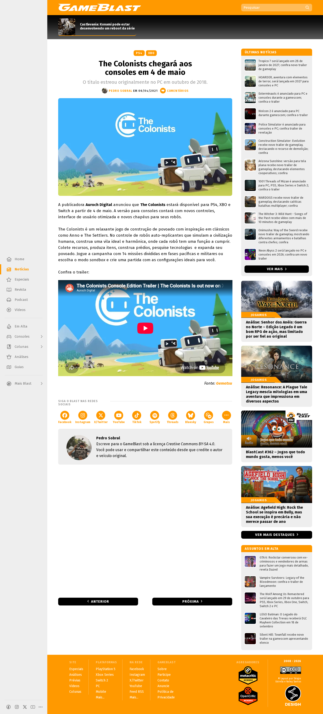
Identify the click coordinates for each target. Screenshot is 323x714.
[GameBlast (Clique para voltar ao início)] (99, 7)
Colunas (75, 692)
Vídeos (74, 686)
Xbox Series (105, 675)
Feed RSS (137, 692)
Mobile (101, 692)
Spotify (154, 422)
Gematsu (224, 383)
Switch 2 (102, 680)
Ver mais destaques (275, 535)
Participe (164, 675)
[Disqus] (145, 531)
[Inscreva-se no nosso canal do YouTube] (33, 706)
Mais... (100, 697)
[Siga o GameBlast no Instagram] (17, 706)
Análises (75, 675)
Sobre (162, 669)
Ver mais (275, 269)
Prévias (74, 680)
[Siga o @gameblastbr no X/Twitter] (25, 706)
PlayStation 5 (105, 669)
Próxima (190, 601)
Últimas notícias (261, 52)
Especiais (76, 669)
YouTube (119, 422)
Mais (226, 422)
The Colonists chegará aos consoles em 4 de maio (145, 67)
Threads (173, 422)
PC (98, 686)
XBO (151, 53)
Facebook (64, 422)
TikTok (136, 422)
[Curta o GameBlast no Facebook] (8, 706)
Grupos (209, 422)
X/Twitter (101, 422)
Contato (163, 680)
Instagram (82, 422)
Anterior (100, 601)
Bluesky (190, 422)
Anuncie (163, 686)
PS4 (139, 53)
